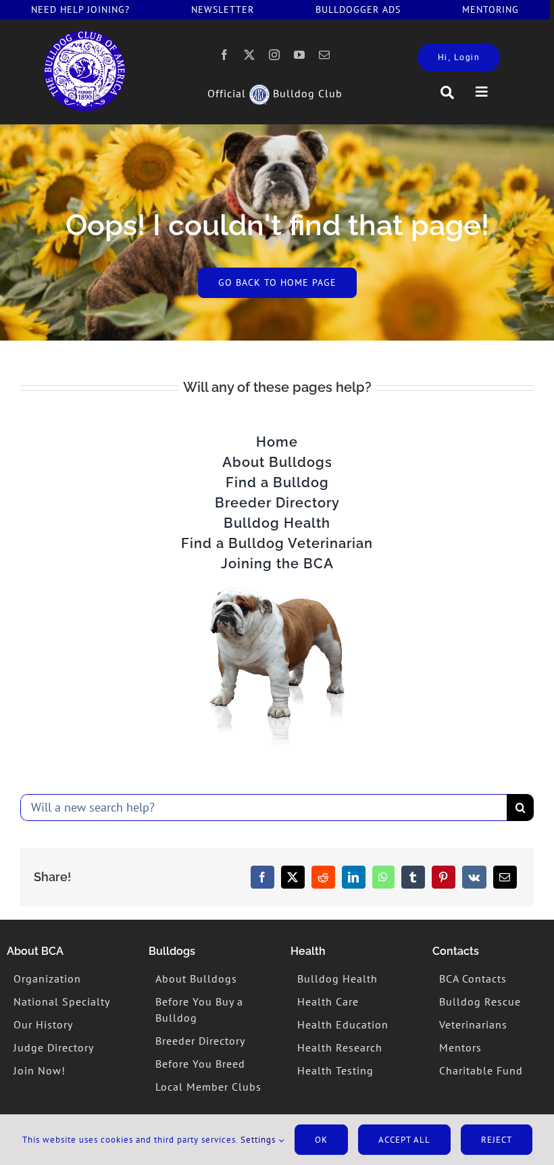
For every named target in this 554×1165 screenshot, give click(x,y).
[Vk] (474, 877)
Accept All (404, 1139)
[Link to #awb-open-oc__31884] (447, 92)
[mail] (324, 54)
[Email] (505, 877)
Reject (496, 1139)
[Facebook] (262, 877)
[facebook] (224, 54)
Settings (259, 1139)
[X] (293, 877)
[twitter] (249, 54)
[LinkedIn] (353, 877)
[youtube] (299, 54)
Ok (321, 1139)
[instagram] (274, 54)
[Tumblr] (413, 877)
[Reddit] (323, 877)
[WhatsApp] (383, 877)
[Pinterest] (443, 877)
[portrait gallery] (84, 36)
